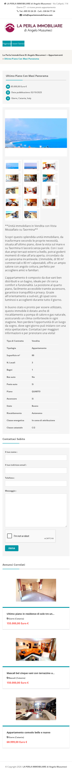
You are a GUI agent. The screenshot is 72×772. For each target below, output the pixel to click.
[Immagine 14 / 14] (31, 215)
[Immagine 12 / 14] (50, 202)
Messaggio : (10, 490)
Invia (11, 548)
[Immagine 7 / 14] (13, 190)
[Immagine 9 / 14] (50, 190)
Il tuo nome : (11, 452)
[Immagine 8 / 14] (31, 190)
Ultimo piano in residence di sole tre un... (30, 613)
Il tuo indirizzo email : (16, 464)
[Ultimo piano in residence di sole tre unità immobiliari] (36, 590)
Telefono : (10, 477)
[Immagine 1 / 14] (36, 133)
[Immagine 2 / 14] (31, 166)
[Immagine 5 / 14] (31, 178)
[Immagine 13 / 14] (13, 215)
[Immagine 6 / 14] (50, 178)
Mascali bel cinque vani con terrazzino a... (31, 673)
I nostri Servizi (17, 43)
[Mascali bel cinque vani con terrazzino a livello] (36, 649)
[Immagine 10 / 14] (13, 202)
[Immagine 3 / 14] (50, 166)
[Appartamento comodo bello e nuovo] (36, 709)
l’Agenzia (7, 43)
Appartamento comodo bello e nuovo (28, 732)
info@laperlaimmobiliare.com (38, 15)
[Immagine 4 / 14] (13, 178)
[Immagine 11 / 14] (31, 202)
